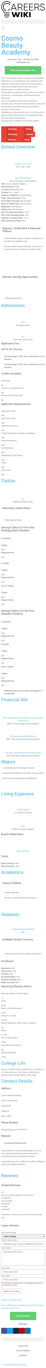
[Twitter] (10, 1331)
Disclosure (23, 1355)
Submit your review (11, 1291)
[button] (23, 22)
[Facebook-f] (4, 1331)
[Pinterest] (22, 1331)
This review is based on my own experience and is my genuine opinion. (22, 1284)
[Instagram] (16, 1331)
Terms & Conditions (23, 1351)
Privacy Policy (23, 1346)
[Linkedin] (28, 1331)
